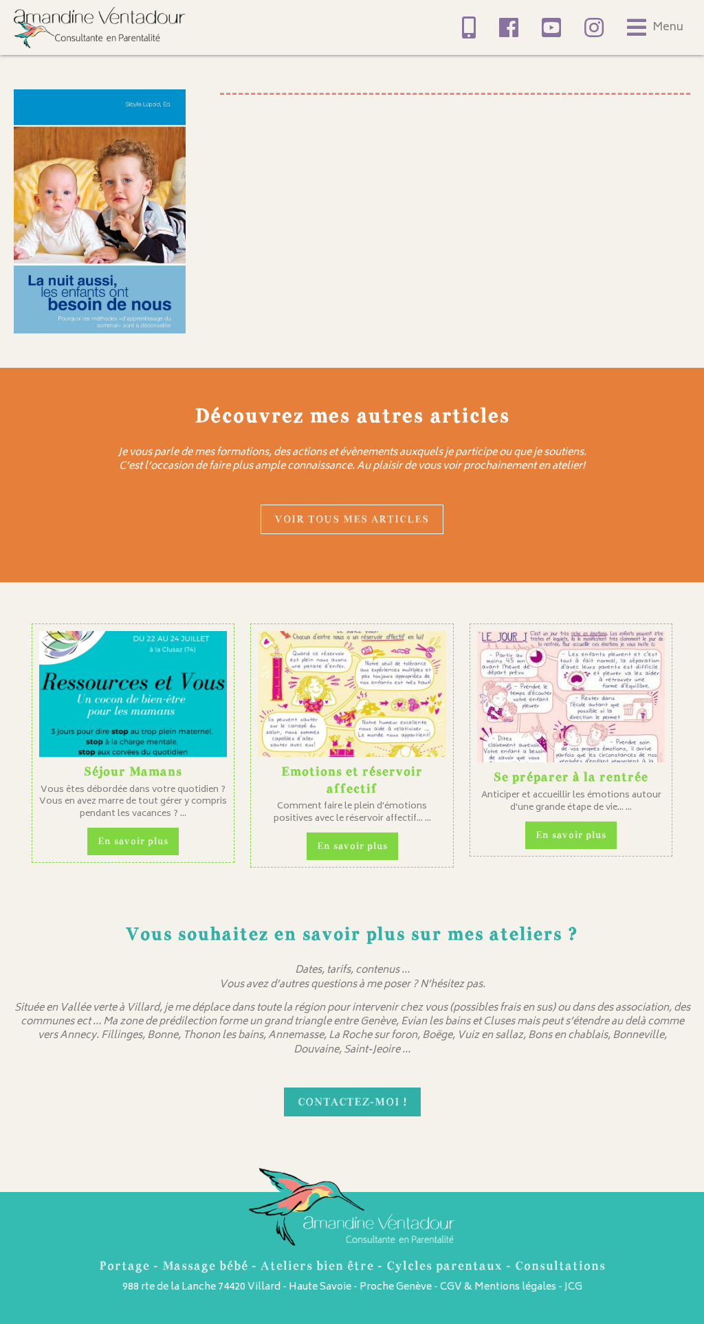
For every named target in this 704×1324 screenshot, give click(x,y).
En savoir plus (133, 841)
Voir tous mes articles (352, 519)
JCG (573, 1287)
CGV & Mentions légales (498, 1287)
